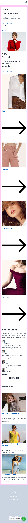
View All (4, 30)
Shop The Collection (7, 23)
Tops (4, 111)
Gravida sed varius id (10, 474)
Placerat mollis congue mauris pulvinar (13, 445)
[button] (5, 3)
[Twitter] (17, 499)
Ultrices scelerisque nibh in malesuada (12, 414)
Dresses (5, 297)
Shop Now (4, 383)
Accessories (8, 228)
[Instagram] (11, 499)
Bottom (5, 170)
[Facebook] (14, 499)
